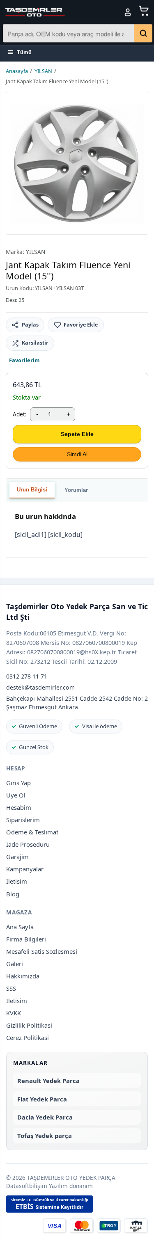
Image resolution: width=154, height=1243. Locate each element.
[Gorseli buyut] (77, 163)
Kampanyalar (25, 869)
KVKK (13, 1013)
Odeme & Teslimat (32, 832)
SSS (11, 988)
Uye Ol (15, 795)
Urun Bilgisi (32, 490)
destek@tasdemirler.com (40, 687)
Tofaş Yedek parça (44, 1135)
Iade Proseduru (28, 844)
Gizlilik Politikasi (29, 1025)
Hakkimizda (22, 976)
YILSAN (43, 71)
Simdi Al (77, 454)
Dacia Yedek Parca (45, 1117)
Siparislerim (23, 820)
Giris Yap (18, 783)
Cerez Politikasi (27, 1037)
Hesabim (18, 807)
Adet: (20, 414)
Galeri (14, 964)
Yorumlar (76, 490)
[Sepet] (144, 11)
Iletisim (16, 881)
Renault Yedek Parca (48, 1080)
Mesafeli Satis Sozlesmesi (41, 951)
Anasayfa (17, 71)
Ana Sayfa (20, 927)
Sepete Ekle (77, 434)
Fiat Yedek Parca (42, 1099)
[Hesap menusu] (128, 12)
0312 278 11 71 (26, 676)
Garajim (17, 856)
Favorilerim (24, 360)
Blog (12, 894)
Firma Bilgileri (26, 939)
